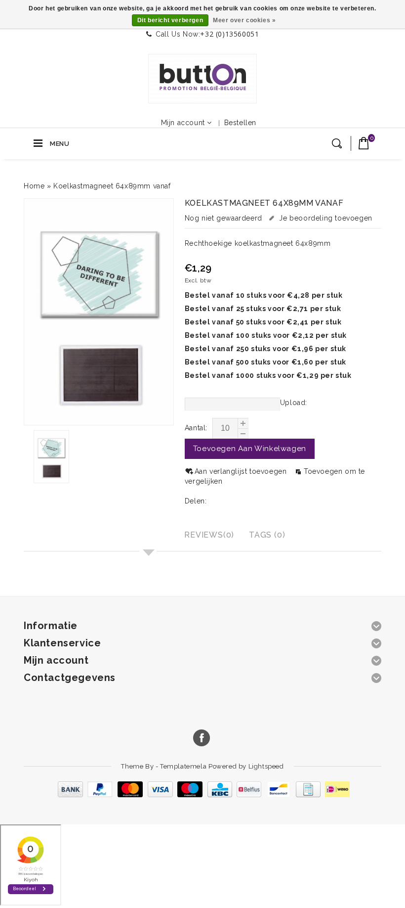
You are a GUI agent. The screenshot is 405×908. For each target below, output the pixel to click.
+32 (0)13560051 (229, 34)
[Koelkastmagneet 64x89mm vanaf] (99, 311)
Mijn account (183, 123)
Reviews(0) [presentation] (209, 535)
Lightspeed (266, 766)
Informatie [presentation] (144, 535)
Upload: (293, 403)
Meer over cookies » (244, 20)
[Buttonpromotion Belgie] (202, 79)
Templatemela (184, 766)
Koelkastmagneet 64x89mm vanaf (111, 186)
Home (34, 186)
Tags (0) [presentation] (267, 535)
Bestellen (240, 123)
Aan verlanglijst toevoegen (242, 471)
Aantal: (196, 428)
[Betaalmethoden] (202, 795)
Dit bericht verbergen (170, 20)
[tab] (145, 536)
